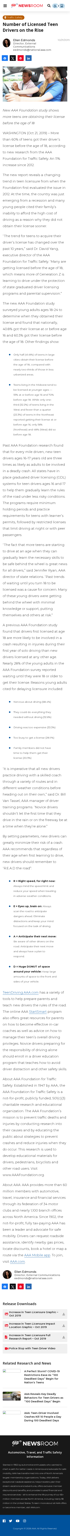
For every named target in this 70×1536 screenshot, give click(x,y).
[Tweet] (13, 58)
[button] (56, 1314)
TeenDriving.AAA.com (21, 992)
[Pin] (21, 58)
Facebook (4, 1521)
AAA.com (17, 1262)
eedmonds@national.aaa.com (32, 49)
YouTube (17, 1521)
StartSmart (38, 1012)
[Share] (5, 58)
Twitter (10, 1521)
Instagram (24, 1521)
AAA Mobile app (37, 1255)
